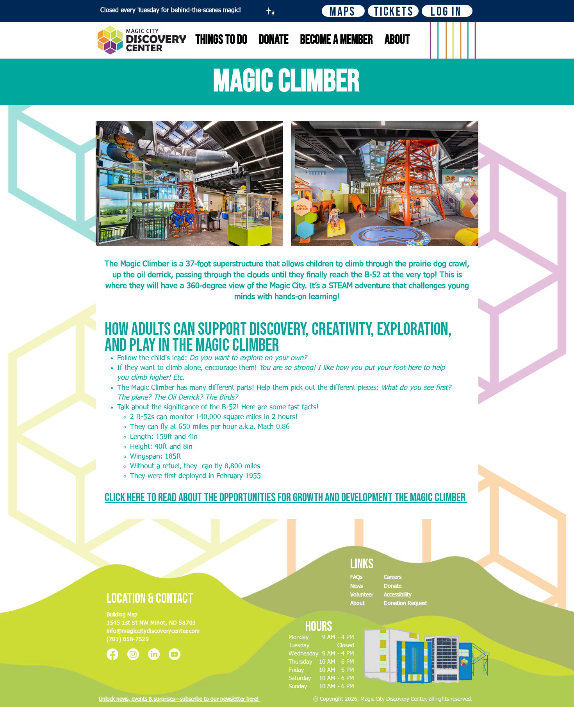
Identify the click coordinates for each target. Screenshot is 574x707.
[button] (286, 498)
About (357, 603)
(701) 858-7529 (128, 639)
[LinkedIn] (154, 654)
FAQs (356, 577)
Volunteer (361, 595)
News (356, 586)
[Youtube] (174, 654)
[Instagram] (133, 654)
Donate (392, 586)
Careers (392, 577)
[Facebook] (112, 654)
